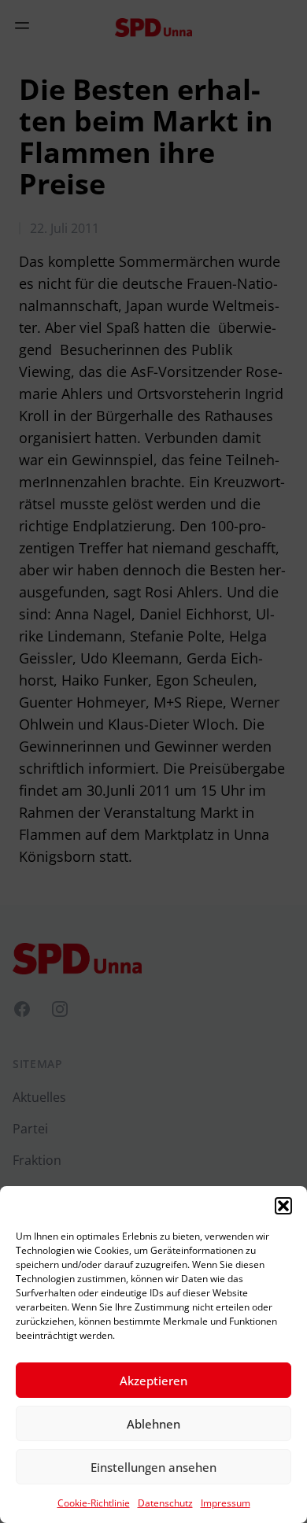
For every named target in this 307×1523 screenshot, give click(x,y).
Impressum (225, 1503)
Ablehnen (153, 1424)
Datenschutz (165, 1503)
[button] (283, 1206)
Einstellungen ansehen (153, 1467)
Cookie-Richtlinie (93, 1503)
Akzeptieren (153, 1380)
